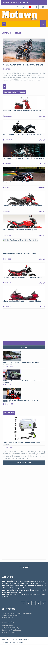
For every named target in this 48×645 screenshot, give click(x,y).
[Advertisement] (24, 325)
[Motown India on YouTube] (30, 7)
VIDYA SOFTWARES (18, 642)
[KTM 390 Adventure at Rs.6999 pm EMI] (24, 50)
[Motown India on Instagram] (37, 7)
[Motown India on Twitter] (24, 7)
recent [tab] (24, 343)
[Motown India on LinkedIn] (43, 7)
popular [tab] (24, 347)
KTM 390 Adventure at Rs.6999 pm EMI (23, 64)
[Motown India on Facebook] (17, 7)
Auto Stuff (9, 413)
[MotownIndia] (24, 15)
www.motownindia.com (11, 592)
